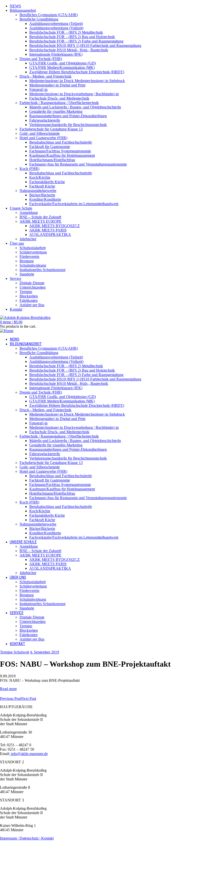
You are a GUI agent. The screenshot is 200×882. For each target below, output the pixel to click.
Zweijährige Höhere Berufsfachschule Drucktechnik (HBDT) (76, 72)
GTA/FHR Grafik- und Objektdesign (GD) (62, 63)
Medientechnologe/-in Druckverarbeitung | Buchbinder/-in (74, 94)
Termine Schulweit (14, 652)
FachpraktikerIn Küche (47, 182)
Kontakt (16, 309)
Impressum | (10, 838)
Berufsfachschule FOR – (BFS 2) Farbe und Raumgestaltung (76, 41)
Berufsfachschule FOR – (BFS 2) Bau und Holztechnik (72, 37)
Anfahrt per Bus (32, 305)
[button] (11, 322)
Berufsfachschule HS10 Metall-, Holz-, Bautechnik (68, 50)
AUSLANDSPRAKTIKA (50, 234)
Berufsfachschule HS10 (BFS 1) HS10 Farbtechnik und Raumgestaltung (85, 45)
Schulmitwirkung (33, 265)
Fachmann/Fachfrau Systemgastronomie (60, 151)
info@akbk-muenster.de (29, 754)
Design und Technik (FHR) (41, 59)
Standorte (27, 274)
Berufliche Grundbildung (39, 19)
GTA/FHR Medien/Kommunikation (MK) (62, 67)
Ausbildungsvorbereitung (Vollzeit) (56, 28)
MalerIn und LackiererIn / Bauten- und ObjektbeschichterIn (75, 107)
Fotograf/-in (38, 89)
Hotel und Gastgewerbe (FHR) (43, 138)
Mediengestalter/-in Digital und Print (57, 85)
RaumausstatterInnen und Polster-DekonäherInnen (68, 116)
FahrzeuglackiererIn (44, 120)
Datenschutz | (30, 838)
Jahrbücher (28, 239)
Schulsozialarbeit (33, 248)
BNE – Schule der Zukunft (40, 217)
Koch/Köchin (39, 177)
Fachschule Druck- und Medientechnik (59, 98)
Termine (26, 292)
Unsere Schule (21, 208)
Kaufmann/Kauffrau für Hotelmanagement (62, 155)
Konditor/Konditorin (45, 199)
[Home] (6, 331)
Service (15, 278)
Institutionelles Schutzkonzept (42, 270)
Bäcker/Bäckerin (42, 195)
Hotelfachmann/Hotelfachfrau (52, 160)
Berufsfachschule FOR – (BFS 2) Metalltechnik (66, 32)
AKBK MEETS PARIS (48, 230)
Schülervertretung (33, 252)
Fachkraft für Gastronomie (49, 147)
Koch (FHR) (29, 169)
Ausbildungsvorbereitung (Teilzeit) (56, 23)
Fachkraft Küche (42, 186)
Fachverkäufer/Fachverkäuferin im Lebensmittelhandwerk (74, 204)
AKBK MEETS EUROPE (40, 221)
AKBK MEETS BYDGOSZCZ (54, 226)
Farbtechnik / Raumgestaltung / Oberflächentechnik (59, 103)
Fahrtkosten (29, 300)
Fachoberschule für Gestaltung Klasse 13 (51, 129)
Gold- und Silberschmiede (40, 133)
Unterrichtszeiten (33, 287)
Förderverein (29, 256)
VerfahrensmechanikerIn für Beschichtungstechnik (68, 125)
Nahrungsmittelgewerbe (38, 191)
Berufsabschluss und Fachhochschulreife (60, 142)
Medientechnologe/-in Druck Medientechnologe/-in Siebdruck (77, 81)
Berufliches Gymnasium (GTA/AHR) (49, 15)
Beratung (27, 261)
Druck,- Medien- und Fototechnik (45, 76)
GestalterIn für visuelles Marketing (55, 111)
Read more (8, 689)
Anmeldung (29, 212)
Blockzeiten (29, 296)
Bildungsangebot (23, 10)
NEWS (15, 6)
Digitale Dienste (32, 283)
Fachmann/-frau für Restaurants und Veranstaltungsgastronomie (78, 164)
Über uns (17, 243)
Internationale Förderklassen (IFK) (55, 54)
